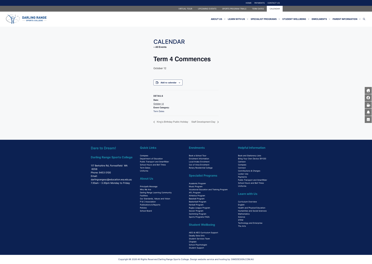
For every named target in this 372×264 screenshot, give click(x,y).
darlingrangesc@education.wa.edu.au (111, 179)
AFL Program (195, 192)
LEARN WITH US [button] (236, 19)
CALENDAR (275, 9)
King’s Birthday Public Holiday (172, 121)
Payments (242, 177)
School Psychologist (198, 245)
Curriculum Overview (247, 202)
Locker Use (243, 174)
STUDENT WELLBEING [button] (294, 19)
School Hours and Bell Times (153, 165)
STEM (240, 220)
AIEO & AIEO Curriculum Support (203, 232)
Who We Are (145, 189)
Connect (242, 168)
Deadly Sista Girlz (197, 235)
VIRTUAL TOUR (185, 9)
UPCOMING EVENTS (207, 9)
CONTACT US (274, 3)
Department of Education (151, 158)
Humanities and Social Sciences (252, 211)
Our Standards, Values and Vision (155, 198)
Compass (144, 155)
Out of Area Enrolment (199, 165)
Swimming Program (197, 214)
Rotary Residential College (201, 168)
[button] (364, 19)
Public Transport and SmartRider (154, 161)
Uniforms (144, 171)
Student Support (196, 248)
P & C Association (148, 202)
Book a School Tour (197, 155)
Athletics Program (197, 195)
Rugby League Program (199, 208)
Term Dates (158, 111)
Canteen (242, 161)
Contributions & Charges (249, 171)
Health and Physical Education (251, 208)
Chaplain (193, 242)
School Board (146, 211)
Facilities (144, 195)
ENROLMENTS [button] (319, 19)
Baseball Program (196, 198)
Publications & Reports (150, 205)
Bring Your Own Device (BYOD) (252, 158)
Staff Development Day (203, 121)
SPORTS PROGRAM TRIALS (234, 9)
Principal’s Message (149, 186)
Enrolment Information (199, 158)
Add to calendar (168, 82)
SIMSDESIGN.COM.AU (242, 259)
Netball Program (196, 205)
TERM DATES (258, 9)
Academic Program (197, 183)
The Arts (242, 226)
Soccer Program (196, 211)
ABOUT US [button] (216, 19)
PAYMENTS (259, 3)
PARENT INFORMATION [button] (345, 19)
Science (241, 217)
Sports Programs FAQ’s (199, 217)
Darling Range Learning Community (156, 192)
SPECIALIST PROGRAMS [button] (264, 19)
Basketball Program (197, 202)
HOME (249, 3)
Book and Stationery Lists (249, 155)
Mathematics (244, 214)
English (241, 205)
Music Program (195, 186)
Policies (143, 208)
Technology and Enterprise (250, 223)
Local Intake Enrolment (199, 161)
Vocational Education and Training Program (208, 189)
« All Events (160, 47)
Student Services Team (199, 238)
